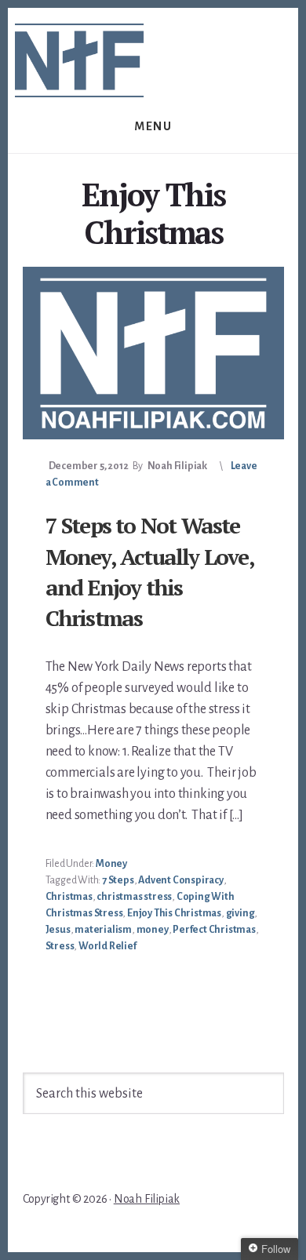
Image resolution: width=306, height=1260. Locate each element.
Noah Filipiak (147, 1199)
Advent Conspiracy (181, 880)
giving (240, 913)
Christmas (69, 896)
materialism (103, 929)
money (153, 929)
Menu (153, 126)
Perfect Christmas (214, 929)
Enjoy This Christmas (174, 913)
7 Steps (118, 880)
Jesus (58, 929)
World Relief (107, 946)
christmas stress (134, 896)
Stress (60, 946)
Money (111, 863)
